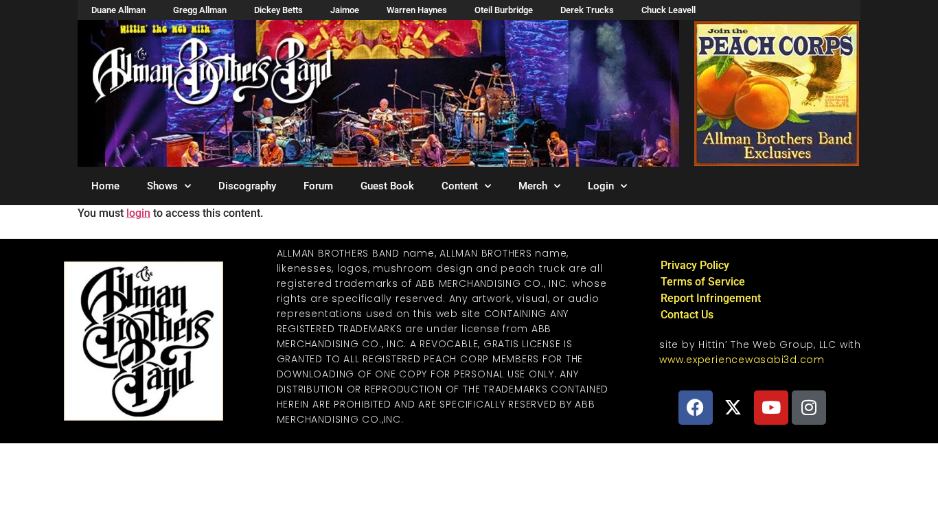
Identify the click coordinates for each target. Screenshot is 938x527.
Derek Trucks (587, 10)
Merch (532, 186)
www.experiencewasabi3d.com (742, 359)
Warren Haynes (417, 10)
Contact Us (687, 314)
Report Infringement (711, 298)
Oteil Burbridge (503, 10)
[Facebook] (695, 407)
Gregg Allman (200, 10)
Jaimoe (344, 10)
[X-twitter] (733, 407)
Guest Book (387, 186)
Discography (247, 186)
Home (105, 186)
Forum (318, 186)
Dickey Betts (278, 10)
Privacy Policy (695, 265)
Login (601, 186)
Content (460, 186)
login (138, 213)
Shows (162, 186)
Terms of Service (703, 281)
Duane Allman (118, 10)
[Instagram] (809, 407)
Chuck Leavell (668, 10)
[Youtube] (771, 407)
